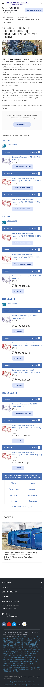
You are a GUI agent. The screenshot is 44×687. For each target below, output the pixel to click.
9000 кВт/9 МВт (32, 669)
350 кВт (6, 646)
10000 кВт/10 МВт (10, 671)
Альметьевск (14, 489)
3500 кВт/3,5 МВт (24, 663)
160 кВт (37, 640)
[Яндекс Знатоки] (24, 624)
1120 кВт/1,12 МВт (28, 652)
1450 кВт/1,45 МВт (15, 656)
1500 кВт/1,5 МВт (30, 656)
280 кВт (13, 644)
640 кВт (6, 650)
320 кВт (34, 644)
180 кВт (6, 642)
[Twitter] (14, 624)
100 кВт (10, 640)
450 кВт (28, 646)
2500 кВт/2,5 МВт (30, 661)
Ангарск (32, 489)
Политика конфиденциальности (27, 685)
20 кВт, (21, 636)
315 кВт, (28, 644)
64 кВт (28, 638)
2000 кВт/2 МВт (9, 299)
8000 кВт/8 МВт (19, 669)
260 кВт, (6, 644)
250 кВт (35, 642)
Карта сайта (9, 685)
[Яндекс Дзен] (19, 624)
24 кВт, (27, 636)
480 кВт (35, 646)
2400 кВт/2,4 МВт (10, 393)
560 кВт (28, 648)
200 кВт (13, 642)
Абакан (14, 483)
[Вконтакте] (4, 624)
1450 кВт (6, 140)
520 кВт (14, 648)
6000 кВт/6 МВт (14, 667)
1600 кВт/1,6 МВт (10, 657)
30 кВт (32, 636)
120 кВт (17, 640)
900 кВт (28, 650)
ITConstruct (29, 682)
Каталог (5, 596)
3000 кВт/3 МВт (9, 663)
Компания (6, 582)
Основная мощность (20, 136)
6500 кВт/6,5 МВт (28, 667)
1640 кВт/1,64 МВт (25, 657)
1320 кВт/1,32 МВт (21, 654)
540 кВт (21, 648)
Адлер (32, 483)
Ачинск (14, 501)
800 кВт (21, 650)
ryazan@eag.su (9, 608)
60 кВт (22, 638)
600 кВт (35, 648)
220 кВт (20, 642)
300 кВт (21, 644)
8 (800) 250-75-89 (11, 8)
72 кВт (34, 638)
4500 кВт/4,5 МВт (20, 665)
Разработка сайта (17, 682)
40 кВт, (10, 638)
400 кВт (20, 646)
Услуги (5, 587)
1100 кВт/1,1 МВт (14, 652)
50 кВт (16, 638)
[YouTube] (9, 624)
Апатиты (13, 495)
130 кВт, (24, 640)
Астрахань (32, 495)
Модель (7, 152)
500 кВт (6, 648)
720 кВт (14, 650)
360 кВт (13, 646)
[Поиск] (41, 3)
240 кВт (27, 642)
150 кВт (30, 640)
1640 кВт (6, 217)
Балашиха (33, 501)
